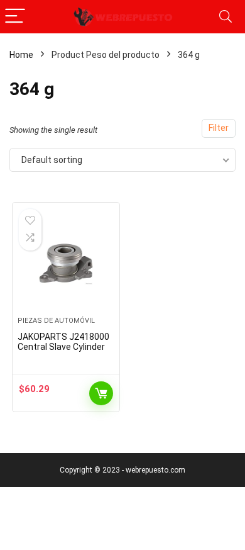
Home (21, 55)
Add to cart (101, 393)
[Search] (225, 16)
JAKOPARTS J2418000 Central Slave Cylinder (63, 342)
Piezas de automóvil (56, 321)
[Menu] (15, 16)
